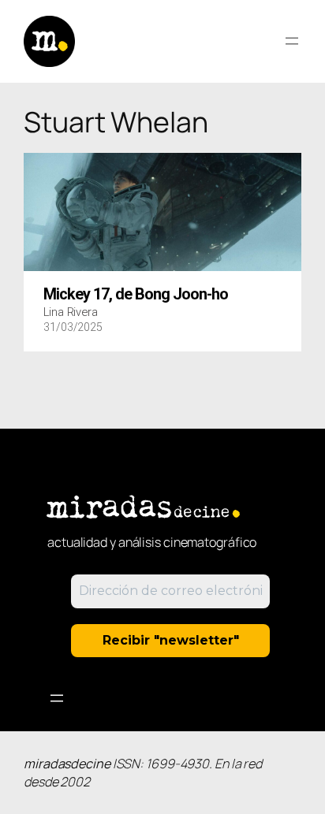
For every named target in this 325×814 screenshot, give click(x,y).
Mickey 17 (135, 294)
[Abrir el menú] (291, 41)
